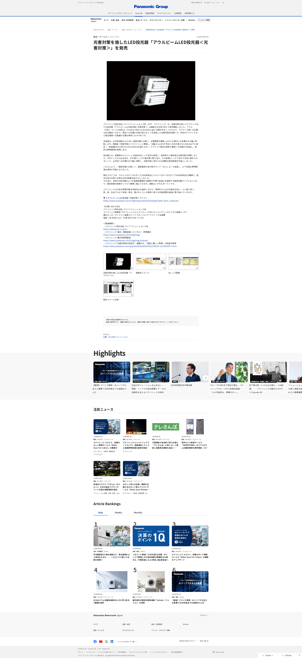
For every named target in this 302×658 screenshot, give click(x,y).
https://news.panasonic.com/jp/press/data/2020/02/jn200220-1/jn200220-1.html (140, 246)
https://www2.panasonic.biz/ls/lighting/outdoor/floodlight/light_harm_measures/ (141, 200)
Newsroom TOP (98, 30)
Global (203, 615)
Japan (96, 20)
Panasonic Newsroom (108, 615)
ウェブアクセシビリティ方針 (138, 652)
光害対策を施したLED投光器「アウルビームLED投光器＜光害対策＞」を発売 (170, 30)
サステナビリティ (156, 20)
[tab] (118, 512)
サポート (81, 652)
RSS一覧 (203, 641)
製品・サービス (141, 20)
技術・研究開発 (128, 20)
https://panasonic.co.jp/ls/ (115, 229)
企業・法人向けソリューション (132, 30)
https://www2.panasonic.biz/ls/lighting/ (121, 234)
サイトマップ (90, 652)
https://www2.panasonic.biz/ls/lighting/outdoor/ (125, 240)
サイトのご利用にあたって (106, 652)
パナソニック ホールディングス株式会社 (91, 2)
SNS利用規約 (122, 652)
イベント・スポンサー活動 (175, 20)
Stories (191, 20)
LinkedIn (104, 649)
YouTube (91, 649)
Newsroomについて (187, 641)
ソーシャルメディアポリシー (159, 652)
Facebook (81, 649)
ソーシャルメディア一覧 (125, 642)
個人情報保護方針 (177, 652)
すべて (106, 20)
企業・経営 (115, 20)
